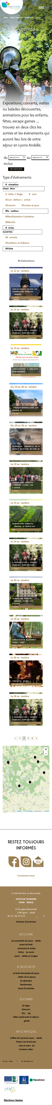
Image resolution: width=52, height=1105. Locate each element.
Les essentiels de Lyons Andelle (26, 941)
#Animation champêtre (11, 186)
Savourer (26, 1009)
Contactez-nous (26, 875)
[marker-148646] (44, 772)
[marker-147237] (8, 762)
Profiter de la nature (26, 977)
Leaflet (19, 811)
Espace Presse (8, 1061)
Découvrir (26, 934)
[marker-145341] (30, 782)
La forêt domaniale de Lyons (26, 973)
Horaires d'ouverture (26, 922)
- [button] (46, 753)
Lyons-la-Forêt (26, 945)
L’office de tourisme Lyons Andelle (26, 1038)
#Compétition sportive (18, 200)
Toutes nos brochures (26, 1042)
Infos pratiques (26, 1031)
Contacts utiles (26, 1049)
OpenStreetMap (29, 811)
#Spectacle (11, 237)
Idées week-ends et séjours (26, 1017)
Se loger (26, 1006)
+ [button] (46, 749)
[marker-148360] (35, 757)
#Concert (10, 205)
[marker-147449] (38, 761)
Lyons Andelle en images (26, 956)
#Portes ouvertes (8, 230)
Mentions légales (13, 1100)
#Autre (33, 194)
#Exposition (12, 211)
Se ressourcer (26, 966)
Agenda (26, 1021)
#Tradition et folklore (17, 243)
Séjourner (26, 999)
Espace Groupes (27, 1061)
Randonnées (26, 985)
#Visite (9, 248)
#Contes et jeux (30, 205)
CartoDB (46, 811)
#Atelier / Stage (14, 194)
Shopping (26, 1013)
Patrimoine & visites (26, 948)
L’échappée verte (26, 952)
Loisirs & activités (26, 988)
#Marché (10, 222)
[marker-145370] (19, 785)
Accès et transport (26, 1046)
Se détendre (26, 981)
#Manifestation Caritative (19, 216)
